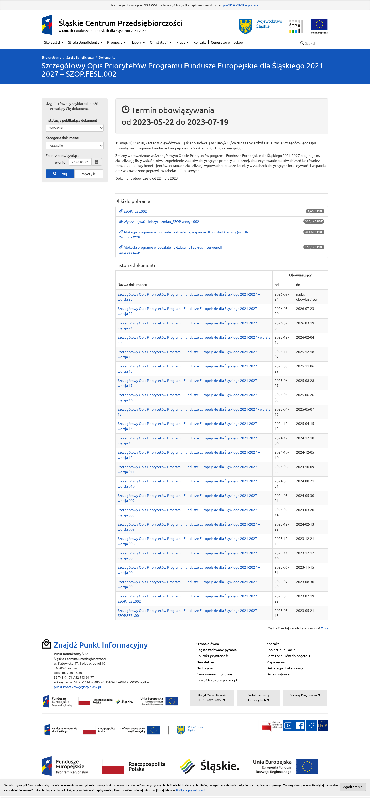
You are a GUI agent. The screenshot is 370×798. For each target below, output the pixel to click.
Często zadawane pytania (216, 650)
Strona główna (51, 57)
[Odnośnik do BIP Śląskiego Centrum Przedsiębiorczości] (270, 725)
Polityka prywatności (213, 656)
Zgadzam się (353, 787)
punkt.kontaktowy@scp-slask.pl (77, 687)
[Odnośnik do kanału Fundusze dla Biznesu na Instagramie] (311, 725)
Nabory (136, 42)
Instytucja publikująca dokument (71, 120)
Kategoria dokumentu (63, 138)
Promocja (115, 42)
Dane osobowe (278, 674)
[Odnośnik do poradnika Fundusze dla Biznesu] (323, 725)
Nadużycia (204, 668)
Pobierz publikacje (281, 650)
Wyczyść (89, 174)
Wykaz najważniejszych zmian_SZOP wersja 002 (161, 222)
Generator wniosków (227, 42)
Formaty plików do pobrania (288, 656)
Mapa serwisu (277, 662)
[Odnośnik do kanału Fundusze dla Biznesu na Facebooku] (299, 725)
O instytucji (159, 42)
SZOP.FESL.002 (135, 211)
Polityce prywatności (190, 790)
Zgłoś (324, 628)
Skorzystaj (52, 42)
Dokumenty (107, 57)
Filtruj (62, 174)
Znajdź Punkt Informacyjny (101, 645)
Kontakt (199, 42)
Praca (181, 42)
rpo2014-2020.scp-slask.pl (241, 5)
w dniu (60, 162)
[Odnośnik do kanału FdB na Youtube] (288, 725)
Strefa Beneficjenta (84, 42)
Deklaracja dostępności (284, 668)
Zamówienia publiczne (214, 674)
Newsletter (205, 662)
